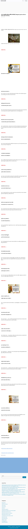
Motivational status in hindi (6, 514)
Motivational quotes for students (7, 513)
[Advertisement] (14, 7)
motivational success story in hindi (7, 515)
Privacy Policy (18, 526)
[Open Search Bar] (23, 1)
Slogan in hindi (4, 519)
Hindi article (3, 455)
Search (24, 477)
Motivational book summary (6, 511)
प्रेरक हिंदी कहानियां (5, 522)
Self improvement (4, 518)
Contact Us (13, 526)
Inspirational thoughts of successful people (8, 510)
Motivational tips (4, 517)
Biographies (4, 502)
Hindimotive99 (3, 0)
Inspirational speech (5, 509)
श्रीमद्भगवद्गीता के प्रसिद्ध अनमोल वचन (7, 448)
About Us (9, 526)
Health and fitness (5, 504)
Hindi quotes (4, 506)
